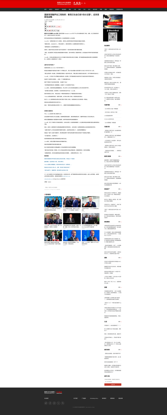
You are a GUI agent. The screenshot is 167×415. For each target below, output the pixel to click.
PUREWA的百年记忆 (109, 119)
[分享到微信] (45, 25)
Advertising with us (94, 398)
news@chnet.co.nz (66, 176)
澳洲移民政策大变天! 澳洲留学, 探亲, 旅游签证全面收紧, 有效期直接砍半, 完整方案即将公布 (112, 240)
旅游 (79, 9)
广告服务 (84, 398)
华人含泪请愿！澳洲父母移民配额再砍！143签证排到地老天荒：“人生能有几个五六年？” (112, 234)
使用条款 (112, 398)
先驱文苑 (111, 9)
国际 (70, 9)
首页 (45, 9)
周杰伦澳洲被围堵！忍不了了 (111, 362)
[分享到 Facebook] (45, 26)
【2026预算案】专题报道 (110, 122)
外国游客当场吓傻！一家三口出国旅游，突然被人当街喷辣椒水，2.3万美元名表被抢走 (112, 293)
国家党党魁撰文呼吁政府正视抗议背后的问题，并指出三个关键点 (59, 158)
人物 (75, 9)
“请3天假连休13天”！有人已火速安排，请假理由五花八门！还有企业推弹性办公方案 (112, 344)
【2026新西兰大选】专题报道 (111, 108)
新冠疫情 (50, 21)
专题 (101, 9)
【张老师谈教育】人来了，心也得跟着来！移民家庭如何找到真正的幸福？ (112, 247)
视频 (106, 9)
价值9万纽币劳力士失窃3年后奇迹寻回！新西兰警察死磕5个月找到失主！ (112, 56)
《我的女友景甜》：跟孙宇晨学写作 (112, 353)
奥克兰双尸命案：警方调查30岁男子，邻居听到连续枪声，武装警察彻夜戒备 (112, 67)
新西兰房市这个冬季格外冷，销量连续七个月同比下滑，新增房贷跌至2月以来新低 (112, 194)
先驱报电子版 (119, 9)
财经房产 (57, 9)
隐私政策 (121, 398)
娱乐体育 (95, 9)
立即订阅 (113, 384)
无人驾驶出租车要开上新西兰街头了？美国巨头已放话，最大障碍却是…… (112, 99)
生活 (89, 9)
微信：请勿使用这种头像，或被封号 (112, 334)
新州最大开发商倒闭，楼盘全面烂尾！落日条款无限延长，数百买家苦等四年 (112, 216)
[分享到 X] (48, 26)
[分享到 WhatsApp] (52, 26)
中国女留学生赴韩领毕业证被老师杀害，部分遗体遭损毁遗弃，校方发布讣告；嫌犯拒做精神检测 (112, 227)
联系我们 (104, 398)
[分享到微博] (50, 26)
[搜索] (85, 3)
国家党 (46, 21)
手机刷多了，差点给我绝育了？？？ (112, 325)
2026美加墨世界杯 (108, 115)
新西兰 (50, 9)
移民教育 (64, 9)
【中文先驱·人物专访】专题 (110, 112)
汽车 (84, 9)
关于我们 (76, 398)
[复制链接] (54, 26)
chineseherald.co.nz (48, 179)
